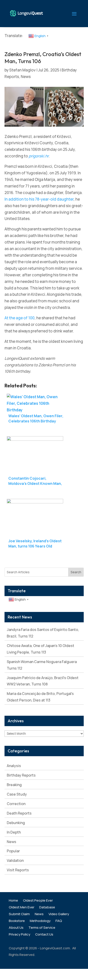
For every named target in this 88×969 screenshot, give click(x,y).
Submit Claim (19, 914)
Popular (13, 850)
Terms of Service (41, 928)
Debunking (16, 822)
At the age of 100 (20, 317)
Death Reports (19, 813)
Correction (16, 803)
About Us (16, 928)
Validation (15, 860)
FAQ (59, 921)
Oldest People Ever (38, 901)
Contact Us (44, 935)
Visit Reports (18, 869)
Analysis (14, 765)
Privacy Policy (19, 935)
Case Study (17, 794)
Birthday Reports (21, 775)
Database (47, 908)
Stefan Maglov (22, 70)
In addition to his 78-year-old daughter (39, 199)
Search (76, 572)
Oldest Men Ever (21, 908)
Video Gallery (59, 914)
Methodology (40, 921)
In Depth (14, 832)
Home (13, 901)
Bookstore (17, 921)
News (26, 76)
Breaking (14, 784)
